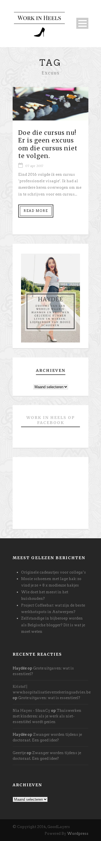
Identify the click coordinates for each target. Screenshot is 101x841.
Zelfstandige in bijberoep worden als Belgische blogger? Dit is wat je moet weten (53, 625)
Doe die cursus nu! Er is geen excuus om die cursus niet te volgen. (47, 144)
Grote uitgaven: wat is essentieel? (49, 698)
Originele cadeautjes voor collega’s (53, 572)
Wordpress (77, 833)
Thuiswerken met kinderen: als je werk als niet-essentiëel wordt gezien (47, 716)
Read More (36, 211)
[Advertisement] (50, 495)
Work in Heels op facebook (50, 420)
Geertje (19, 753)
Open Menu (82, 23)
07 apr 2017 (34, 166)
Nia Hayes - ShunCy (31, 710)
